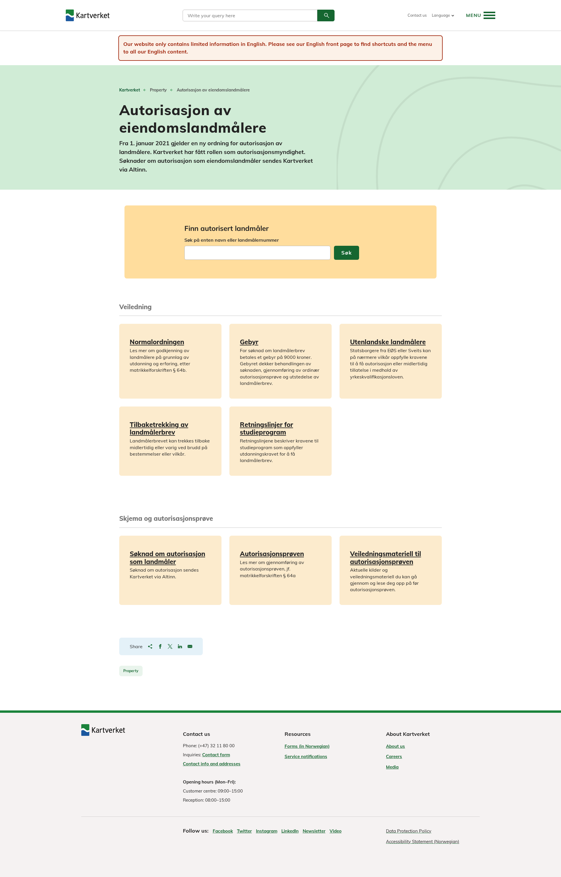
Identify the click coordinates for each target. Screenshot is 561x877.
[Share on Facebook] (160, 646)
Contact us (417, 15)
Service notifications (306, 756)
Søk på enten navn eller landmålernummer (231, 240)
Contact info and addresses (211, 764)
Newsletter (314, 831)
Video (336, 831)
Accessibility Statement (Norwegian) (422, 841)
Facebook (223, 831)
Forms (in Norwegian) (307, 746)
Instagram (266, 831)
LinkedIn (290, 831)
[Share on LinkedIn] (180, 646)
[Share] (150, 646)
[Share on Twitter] (170, 646)
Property (130, 671)
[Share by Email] (190, 646)
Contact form (216, 754)
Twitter (244, 831)
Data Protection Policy (408, 831)
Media (392, 767)
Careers (394, 756)
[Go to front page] (88, 15)
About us (395, 746)
